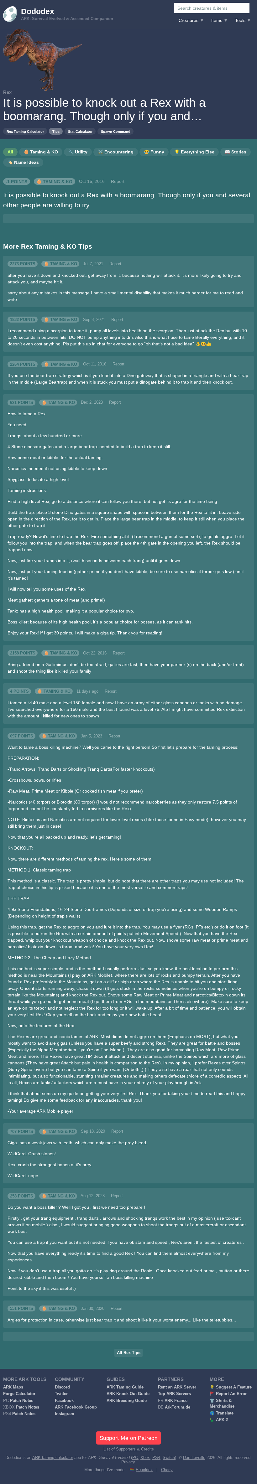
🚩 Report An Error (228, 1394)
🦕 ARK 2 (219, 1420)
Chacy (167, 1470)
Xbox (145, 1458)
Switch (169, 1458)
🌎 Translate (221, 1413)
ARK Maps (13, 1387)
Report (117, 181)
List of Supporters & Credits (128, 1449)
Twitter (61, 1394)
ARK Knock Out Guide (128, 1394)
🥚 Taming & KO (54, 181)
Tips (56, 131)
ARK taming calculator (52, 1458)
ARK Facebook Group (76, 1407)
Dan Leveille (194, 1458)
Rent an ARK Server (177, 1387)
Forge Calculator (19, 1394)
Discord (62, 1387)
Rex (7, 92)
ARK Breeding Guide (127, 1401)
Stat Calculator (80, 131)
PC (135, 1458)
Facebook (64, 1401)
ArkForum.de (177, 1407)
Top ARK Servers (174, 1394)
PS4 (156, 1458)
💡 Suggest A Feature (231, 1387)
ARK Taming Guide (125, 1387)
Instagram (64, 1414)
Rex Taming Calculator (25, 131)
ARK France (176, 1401)
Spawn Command (115, 131)
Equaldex (144, 1470)
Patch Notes (21, 1401)
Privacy (128, 1462)
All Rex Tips (128, 1353)
